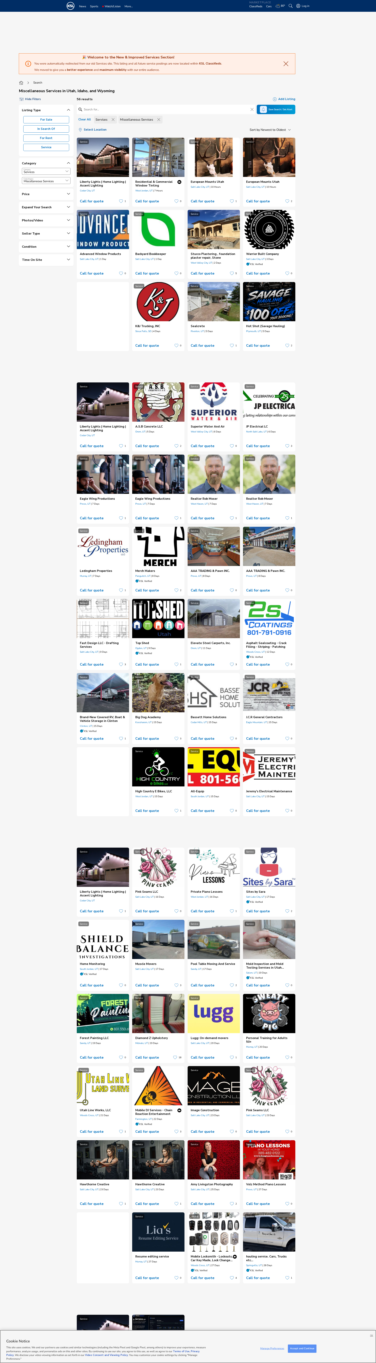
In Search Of (46, 129)
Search (37, 83)
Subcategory (28, 179)
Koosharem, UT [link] (143, 722)
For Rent (46, 138)
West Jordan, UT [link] (144, 190)
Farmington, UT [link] (143, 1119)
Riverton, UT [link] (197, 331)
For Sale (46, 120)
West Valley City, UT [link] (201, 262)
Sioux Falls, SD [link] (143, 331)
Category (27, 169)
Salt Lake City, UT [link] (200, 186)
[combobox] (46, 171)
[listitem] (103, 172)
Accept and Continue (302, 1348)
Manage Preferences (272, 1348)
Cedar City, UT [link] (87, 190)
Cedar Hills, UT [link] (199, 722)
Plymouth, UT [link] (253, 331)
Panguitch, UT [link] (142, 576)
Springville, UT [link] (254, 1265)
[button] (67, 171)
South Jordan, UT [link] (200, 796)
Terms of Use (181, 1351)
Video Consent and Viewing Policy (106, 1355)
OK (371, 1335)
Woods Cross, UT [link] (255, 651)
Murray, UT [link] (85, 576)
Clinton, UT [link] (86, 726)
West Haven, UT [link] (199, 503)
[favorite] (121, 201)
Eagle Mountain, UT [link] (256, 722)
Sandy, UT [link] (196, 969)
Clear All (84, 119)
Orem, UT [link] (140, 431)
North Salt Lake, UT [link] (256, 431)
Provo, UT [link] (85, 503)
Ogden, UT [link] (141, 648)
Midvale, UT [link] (141, 1043)
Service (46, 147)
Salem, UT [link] (251, 972)
